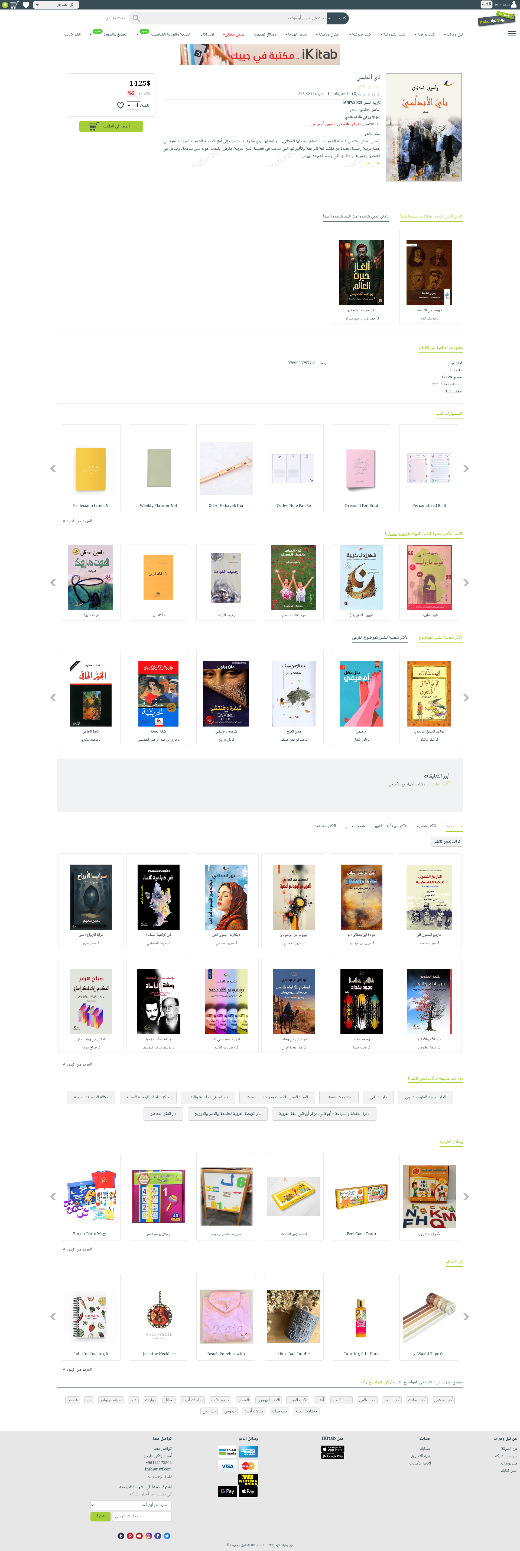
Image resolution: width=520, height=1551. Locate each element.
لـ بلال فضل (361, 740)
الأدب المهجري (269, 1400)
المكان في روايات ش (91, 1039)
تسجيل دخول (502, 5)
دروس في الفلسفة (429, 310)
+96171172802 (158, 1463)
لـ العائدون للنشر (447, 841)
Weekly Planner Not (158, 506)
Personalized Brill (429, 506)
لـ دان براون (226, 740)
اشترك (100, 1516)
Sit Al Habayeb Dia (226, 506)
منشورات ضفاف (339, 1097)
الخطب (243, 1400)
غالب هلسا (360, 1047)
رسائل (169, 1400)
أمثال (320, 1400)
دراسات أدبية (192, 1400)
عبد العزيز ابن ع (292, 1047)
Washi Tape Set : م (429, 1354)
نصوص (230, 1411)
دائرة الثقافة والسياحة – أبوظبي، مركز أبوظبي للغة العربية (324, 1114)
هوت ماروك (429, 615)
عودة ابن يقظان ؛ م (361, 935)
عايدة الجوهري (157, 943)
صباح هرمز (89, 1047)
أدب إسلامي (443, 1400)
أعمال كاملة (341, 1400)
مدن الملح (294, 731)
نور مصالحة (428, 943)
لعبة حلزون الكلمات (294, 1234)
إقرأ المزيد (373, 163)
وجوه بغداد (361, 1039)
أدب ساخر (391, 1400)
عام (89, 1400)
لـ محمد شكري (90, 740)
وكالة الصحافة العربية (91, 1097)
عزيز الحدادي (292, 943)
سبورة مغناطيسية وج (226, 1234)
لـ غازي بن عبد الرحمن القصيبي (159, 740)
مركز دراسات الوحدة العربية (148, 1097)
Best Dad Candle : (294, 1354)
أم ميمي (361, 731)
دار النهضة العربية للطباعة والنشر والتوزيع (228, 1114)
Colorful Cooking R (90, 1354)
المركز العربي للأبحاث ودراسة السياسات (277, 1097)
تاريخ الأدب (220, 1400)
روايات (150, 1400)
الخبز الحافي (90, 731)
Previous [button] (466, 468)
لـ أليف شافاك (429, 740)
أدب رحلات (416, 1400)
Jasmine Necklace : (158, 1354)
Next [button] (53, 468)
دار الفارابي (378, 1097)
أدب (362, 1382)
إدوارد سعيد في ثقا (226, 1039)
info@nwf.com (158, 1469)
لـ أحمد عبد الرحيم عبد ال (361, 318)
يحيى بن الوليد (224, 1047)
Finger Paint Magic (90, 1234)
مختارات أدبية (307, 1411)
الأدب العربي (297, 1400)
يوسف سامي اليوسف (156, 1047)
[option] (429, 276)
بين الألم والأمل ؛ (429, 1039)
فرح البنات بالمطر (294, 615)
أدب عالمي (367, 1400)
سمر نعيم (89, 943)
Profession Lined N (91, 506)
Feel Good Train (361, 1234)
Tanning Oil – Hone (362, 1354)
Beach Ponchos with (226, 1354)
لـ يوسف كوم (429, 318)
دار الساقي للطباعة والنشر (208, 1097)
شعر (133, 1400)
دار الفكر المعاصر (163, 1114)
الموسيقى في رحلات (294, 1039)
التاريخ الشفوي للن (429, 935)
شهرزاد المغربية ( (361, 615)
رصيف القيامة (226, 615)
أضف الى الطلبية (116, 126)
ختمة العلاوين (427, 1047)
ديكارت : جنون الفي (226, 935)
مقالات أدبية (253, 1411)
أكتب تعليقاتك (438, 784)
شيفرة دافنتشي (226, 731)
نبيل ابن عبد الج (360, 943)
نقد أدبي (209, 1411)
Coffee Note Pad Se (294, 506)
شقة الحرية (158, 731)
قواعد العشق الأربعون (429, 731)
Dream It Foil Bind (361, 506)
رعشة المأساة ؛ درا (158, 1039)
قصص (72, 1400)
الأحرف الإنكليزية (429, 1234)
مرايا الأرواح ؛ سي (91, 935)
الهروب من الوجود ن (294, 935)
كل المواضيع (379, 1382)
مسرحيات (279, 1411)
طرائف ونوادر (110, 1400)
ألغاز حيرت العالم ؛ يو (361, 310)
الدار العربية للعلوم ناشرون (425, 1097)
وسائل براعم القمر (158, 1234)
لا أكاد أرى (158, 615)
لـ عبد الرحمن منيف (294, 740)
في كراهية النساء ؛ (158, 935)
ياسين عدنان (367, 86)
